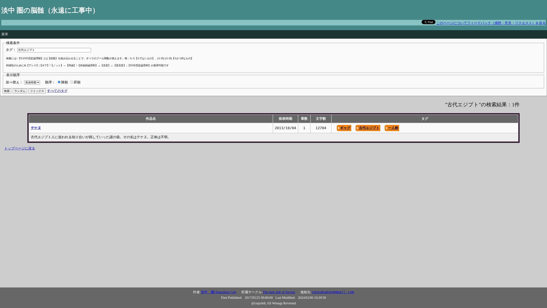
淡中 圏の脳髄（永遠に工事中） (50, 10)
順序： (50, 82)
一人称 (393, 128)
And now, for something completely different (31, 27)
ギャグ (345, 128)
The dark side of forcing (279, 292)
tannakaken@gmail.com (332, 292)
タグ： (11, 50)
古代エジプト (369, 128)
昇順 (77, 82)
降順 (64, 82)
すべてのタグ (57, 91)
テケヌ (36, 128)
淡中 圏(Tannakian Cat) (218, 292)
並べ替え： (14, 82)
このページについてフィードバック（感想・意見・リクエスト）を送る (491, 23)
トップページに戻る (19, 148)
